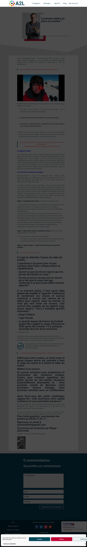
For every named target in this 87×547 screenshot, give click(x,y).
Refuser (61, 539)
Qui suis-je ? (73, 3)
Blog (65, 3)
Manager (47, 3)
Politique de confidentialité (9, 543)
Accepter (39, 539)
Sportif (56, 3)
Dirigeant (36, 3)
